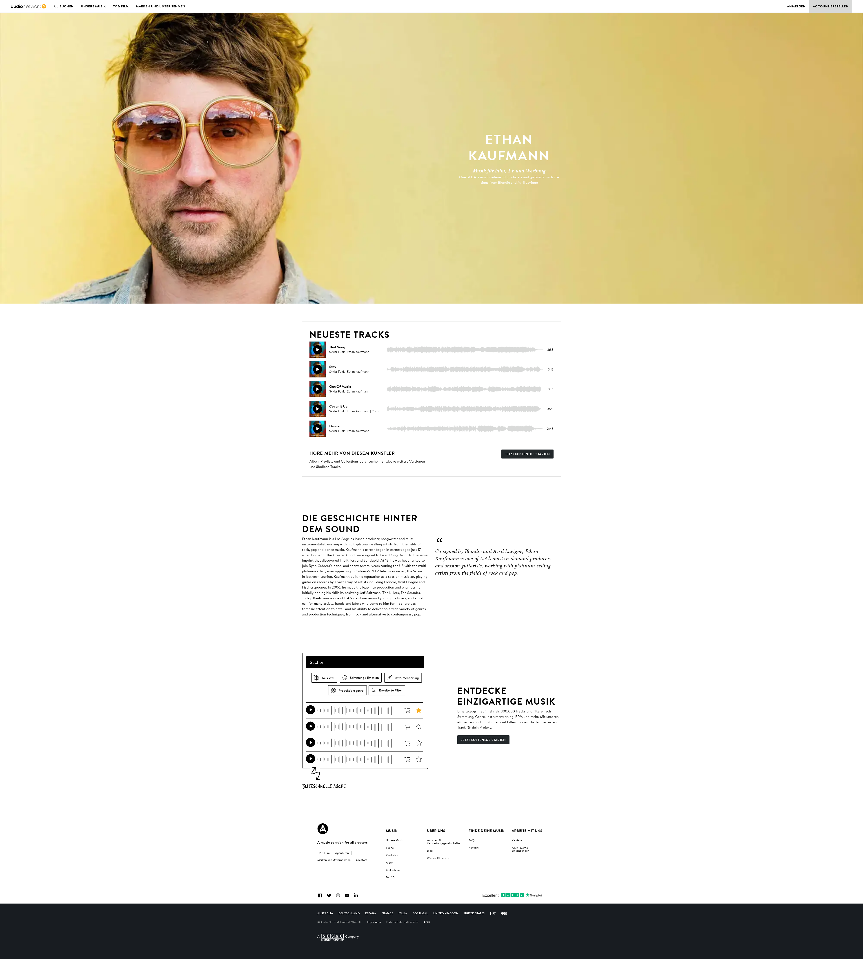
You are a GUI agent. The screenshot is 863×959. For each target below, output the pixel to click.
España (370, 913)
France (387, 913)
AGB (427, 922)
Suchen (67, 6)
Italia (402, 913)
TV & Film (121, 6)
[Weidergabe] (317, 349)
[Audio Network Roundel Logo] (322, 828)
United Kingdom (445, 913)
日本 (493, 913)
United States (474, 913)
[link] (28, 6)
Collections (393, 870)
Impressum (374, 922)
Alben (389, 862)
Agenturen (342, 853)
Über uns (436, 830)
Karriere (517, 840)
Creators (361, 860)
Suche (390, 848)
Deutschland (349, 913)
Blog (430, 851)
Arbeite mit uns (527, 830)
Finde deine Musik (486, 830)
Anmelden (796, 6)
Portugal (420, 913)
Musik (391, 830)
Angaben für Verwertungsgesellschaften (444, 841)
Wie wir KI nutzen (438, 858)
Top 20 (390, 877)
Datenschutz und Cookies (402, 922)
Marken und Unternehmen (160, 6)
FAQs (472, 840)
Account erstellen (831, 6)
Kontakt (473, 848)
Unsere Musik (93, 6)
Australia (325, 913)
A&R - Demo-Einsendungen (520, 849)
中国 (504, 913)
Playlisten (392, 855)
